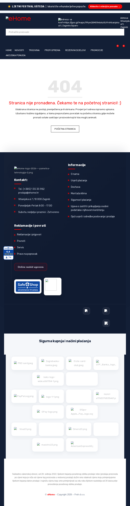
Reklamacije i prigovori (29, 234)
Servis (20, 247)
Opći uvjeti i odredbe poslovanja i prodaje (93, 216)
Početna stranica (65, 129)
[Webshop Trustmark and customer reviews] (27, 286)
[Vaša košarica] (122, 47)
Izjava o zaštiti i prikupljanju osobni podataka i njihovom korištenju (89, 208)
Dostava (75, 187)
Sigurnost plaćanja (81, 199)
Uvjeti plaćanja (79, 180)
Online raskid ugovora (31, 267)
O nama (75, 174)
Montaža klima (79, 193)
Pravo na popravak (27, 253)
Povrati (21, 241)
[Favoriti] (116, 47)
